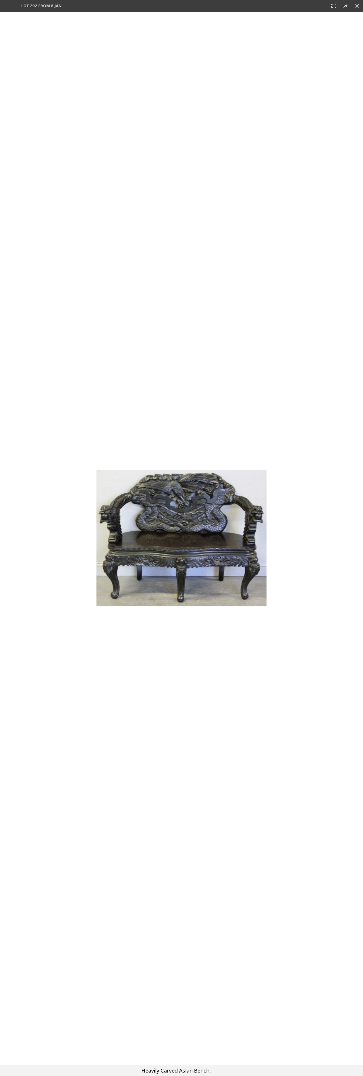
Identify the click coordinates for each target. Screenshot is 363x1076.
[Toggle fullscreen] (334, 6)
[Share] (345, 6)
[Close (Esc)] (357, 6)
